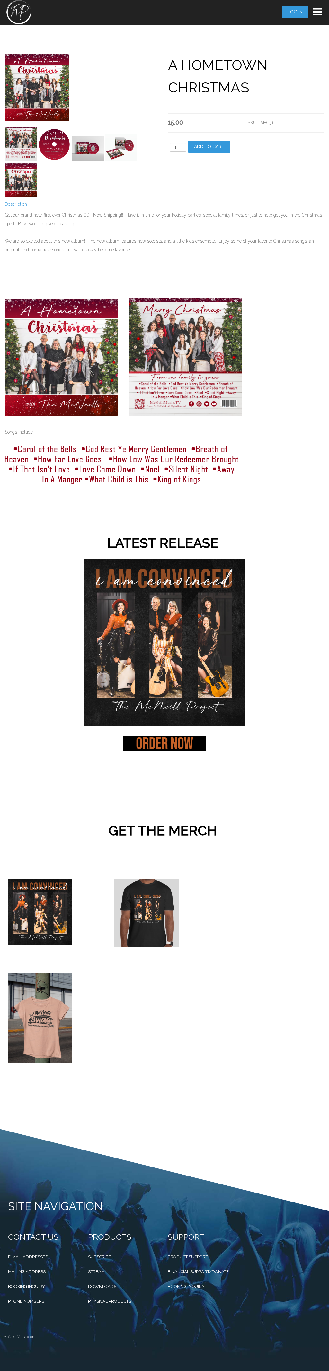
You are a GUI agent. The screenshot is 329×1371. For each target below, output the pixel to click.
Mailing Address (27, 1271)
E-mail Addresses (28, 1256)
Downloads (102, 1286)
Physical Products (109, 1301)
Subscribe (99, 1256)
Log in (295, 11)
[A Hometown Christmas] (21, 144)
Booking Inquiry (26, 1286)
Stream (96, 1271)
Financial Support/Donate (198, 1271)
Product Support (188, 1256)
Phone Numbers (26, 1301)
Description (16, 204)
